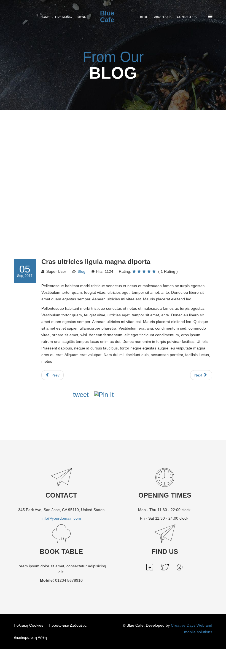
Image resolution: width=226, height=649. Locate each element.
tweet (81, 394)
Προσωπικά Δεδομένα (68, 625)
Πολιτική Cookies (28, 625)
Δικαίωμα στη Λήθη (30, 637)
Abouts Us (162, 16)
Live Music (63, 16)
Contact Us (187, 16)
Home (45, 16)
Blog (144, 16)
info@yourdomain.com (61, 518)
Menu (81, 16)
